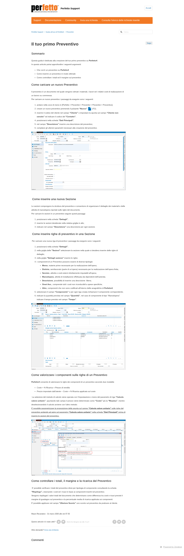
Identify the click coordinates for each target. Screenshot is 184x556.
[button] (59, 522)
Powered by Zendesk (172, 547)
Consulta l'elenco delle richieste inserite (121, 20)
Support (37, 20)
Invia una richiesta (89, 20)
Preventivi (70, 32)
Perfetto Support (70, 8)
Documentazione (53, 20)
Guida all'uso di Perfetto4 (55, 32)
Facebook (114, 522)
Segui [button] (149, 43)
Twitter (119, 522)
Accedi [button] (148, 8)
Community (70, 20)
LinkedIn (124, 522)
